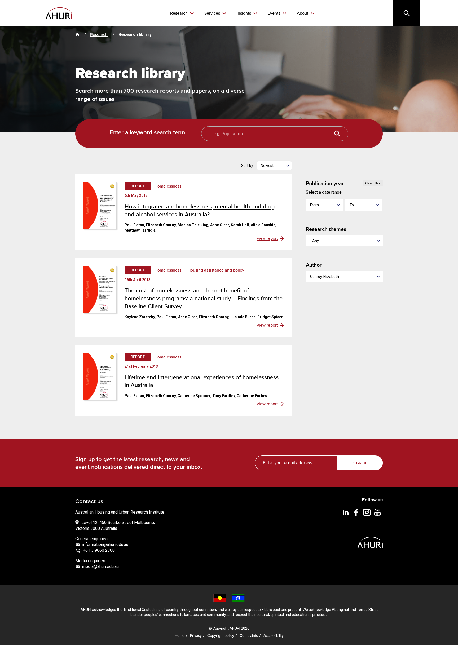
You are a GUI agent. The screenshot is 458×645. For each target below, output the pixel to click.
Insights (244, 13)
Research (179, 13)
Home (179, 635)
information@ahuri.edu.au (105, 544)
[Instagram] (367, 512)
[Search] (406, 13)
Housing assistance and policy (216, 270)
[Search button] (337, 133)
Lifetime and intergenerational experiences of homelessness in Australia (202, 381)
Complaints (249, 635)
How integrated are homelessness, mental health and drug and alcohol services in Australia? (200, 210)
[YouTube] (377, 512)
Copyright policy (220, 635)
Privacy (196, 635)
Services (212, 13)
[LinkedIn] (345, 512)
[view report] (100, 205)
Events (274, 13)
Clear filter (372, 183)
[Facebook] (356, 512)
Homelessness (168, 186)
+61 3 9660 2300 (99, 550)
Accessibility (273, 635)
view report (267, 238)
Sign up (360, 463)
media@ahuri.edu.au (100, 566)
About (303, 13)
